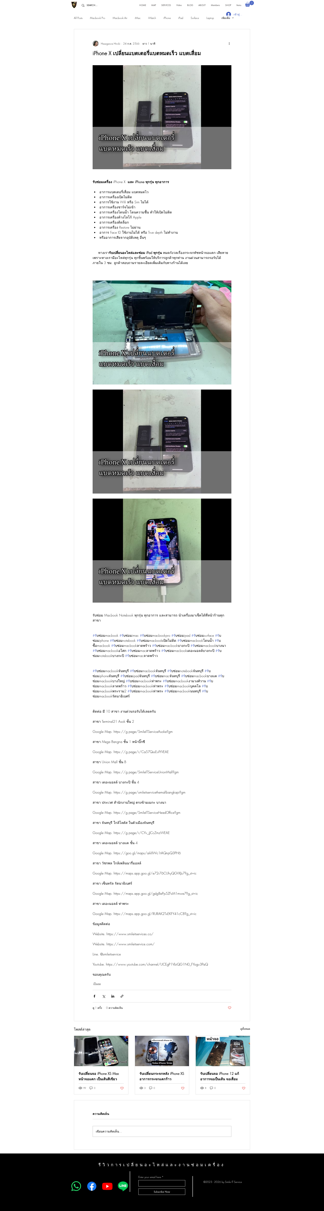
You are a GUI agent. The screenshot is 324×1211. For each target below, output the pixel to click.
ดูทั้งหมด (245, 1029)
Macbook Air (120, 18)
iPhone (167, 18)
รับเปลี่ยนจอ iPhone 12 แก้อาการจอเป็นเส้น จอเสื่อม (219, 1076)
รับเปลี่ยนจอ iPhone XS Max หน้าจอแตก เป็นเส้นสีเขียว (99, 1076)
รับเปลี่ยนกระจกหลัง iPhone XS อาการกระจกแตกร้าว (162, 1076)
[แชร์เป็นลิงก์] (122, 996)
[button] (249, 4)
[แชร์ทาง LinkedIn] (113, 996)
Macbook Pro (97, 18)
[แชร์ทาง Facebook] (94, 996)
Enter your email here (149, 1177)
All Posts (78, 18)
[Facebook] (92, 1186)
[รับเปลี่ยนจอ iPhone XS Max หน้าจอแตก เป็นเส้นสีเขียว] (101, 1051)
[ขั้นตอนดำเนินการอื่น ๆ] (229, 43)
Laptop (210, 18)
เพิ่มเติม (225, 18)
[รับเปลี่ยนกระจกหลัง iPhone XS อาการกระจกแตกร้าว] (162, 1051)
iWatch (152, 18)
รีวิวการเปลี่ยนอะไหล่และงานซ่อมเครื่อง (161, 1164)
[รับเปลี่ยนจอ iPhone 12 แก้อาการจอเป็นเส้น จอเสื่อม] (223, 1051)
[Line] (123, 1186)
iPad (180, 18)
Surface (195, 18)
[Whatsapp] (76, 1186)
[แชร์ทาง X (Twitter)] (103, 996)
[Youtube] (107, 1186)
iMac (138, 18)
